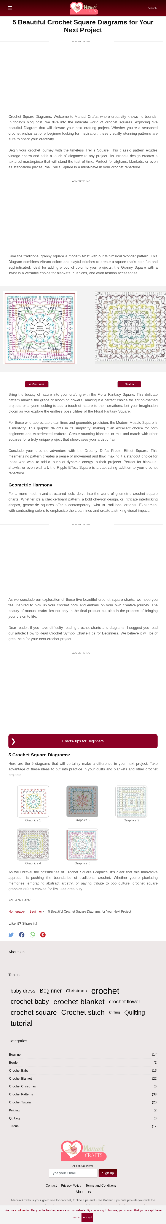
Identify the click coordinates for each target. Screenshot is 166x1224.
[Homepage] (83, 8)
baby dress (23, 991)
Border (14, 1062)
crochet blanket (79, 1002)
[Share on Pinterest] (45, 936)
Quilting (134, 1012)
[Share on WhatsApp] (35, 936)
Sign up (108, 1173)
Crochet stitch (83, 1012)
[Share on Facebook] (24, 936)
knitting (114, 1012)
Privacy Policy (71, 1185)
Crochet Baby (19, 1070)
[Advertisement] (81, 79)
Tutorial (14, 1126)
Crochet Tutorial (20, 1102)
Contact (51, 1185)
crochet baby (30, 1001)
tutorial (22, 1023)
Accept (87, 1217)
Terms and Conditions (101, 1185)
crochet (105, 991)
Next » (129, 384)
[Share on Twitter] (13, 936)
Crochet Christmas (22, 1086)
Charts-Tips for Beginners (83, 741)
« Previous (36, 384)
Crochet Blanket (20, 1078)
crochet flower (124, 1001)
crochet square (34, 1012)
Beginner (51, 991)
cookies (20, 1210)
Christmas (76, 990)
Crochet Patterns (21, 1094)
